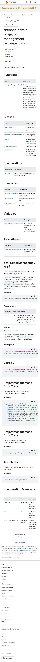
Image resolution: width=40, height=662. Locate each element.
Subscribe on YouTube (7, 596)
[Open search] (27, 2)
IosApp (6, 139)
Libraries (3, 576)
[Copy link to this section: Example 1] (16, 345)
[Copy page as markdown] (25, 43)
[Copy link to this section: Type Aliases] (22, 239)
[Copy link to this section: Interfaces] (19, 183)
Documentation (8, 8)
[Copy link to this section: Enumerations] (24, 163)
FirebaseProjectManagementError (14, 134)
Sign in (36, 2)
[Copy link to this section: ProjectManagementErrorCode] (20, 386)
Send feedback (11, 25)
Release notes (5, 616)
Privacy (9, 653)
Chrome (3, 637)
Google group (5, 613)
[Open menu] (3, 2)
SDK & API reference (7, 570)
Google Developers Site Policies (15, 552)
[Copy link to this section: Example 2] (16, 363)
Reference (9, 17)
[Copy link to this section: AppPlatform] (23, 462)
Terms (3, 653)
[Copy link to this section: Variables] (18, 214)
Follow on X (4, 593)
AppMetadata (8, 198)
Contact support (6, 607)
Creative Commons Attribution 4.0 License (19, 548)
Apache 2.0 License (25, 550)
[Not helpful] (18, 21)
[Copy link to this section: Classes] (16, 117)
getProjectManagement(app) (13, 85)
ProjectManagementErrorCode (13, 224)
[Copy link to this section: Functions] (19, 75)
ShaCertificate (8, 150)
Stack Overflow (6, 610)
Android (3, 634)
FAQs (3, 622)
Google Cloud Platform (8, 643)
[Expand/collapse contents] (15, 49)
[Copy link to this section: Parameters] (17, 306)
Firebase (6, 15)
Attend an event (6, 599)
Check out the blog (7, 587)
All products (5, 645)
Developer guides (6, 567)
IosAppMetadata (9, 204)
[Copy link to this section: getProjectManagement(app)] (12, 266)
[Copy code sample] (34, 296)
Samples (4, 573)
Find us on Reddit (6, 590)
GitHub (3, 579)
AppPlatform (8, 173)
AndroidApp (8, 127)
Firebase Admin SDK (27, 8)
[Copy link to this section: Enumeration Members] (5, 493)
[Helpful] (15, 21)
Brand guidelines (6, 619)
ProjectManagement (29, 87)
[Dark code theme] (31, 296)
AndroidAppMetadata (11, 193)
